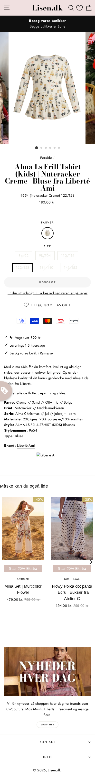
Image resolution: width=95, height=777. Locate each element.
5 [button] (55, 148)
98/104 (45, 255)
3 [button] (46, 148)
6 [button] (59, 148)
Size (47, 246)
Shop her (47, 724)
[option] (47, 23)
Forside (46, 157)
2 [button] (41, 148)
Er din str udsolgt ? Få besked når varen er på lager (47, 293)
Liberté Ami (26, 445)
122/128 (22, 267)
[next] (91, 562)
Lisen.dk (47, 7)
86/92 (23, 255)
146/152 (70, 267)
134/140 (47, 267)
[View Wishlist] (79, 8)
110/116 (68, 255)
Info (47, 757)
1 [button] (36, 147)
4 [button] (50, 148)
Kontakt (47, 742)
